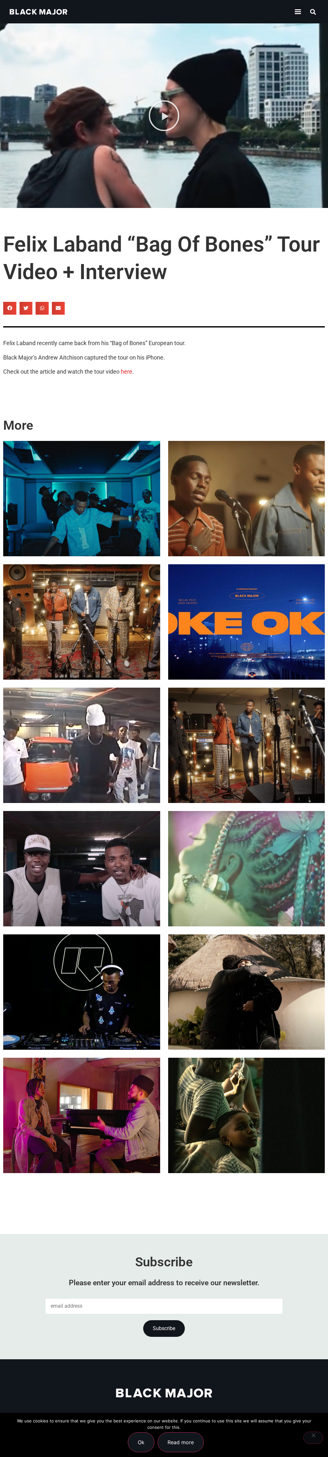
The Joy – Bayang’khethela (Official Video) (246, 520)
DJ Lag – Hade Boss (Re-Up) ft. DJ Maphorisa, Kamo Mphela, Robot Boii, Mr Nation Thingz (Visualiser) (81, 749)
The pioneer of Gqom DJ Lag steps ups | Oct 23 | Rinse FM (80, 1013)
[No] (313, 1438)
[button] (298, 12)
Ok (141, 1442)
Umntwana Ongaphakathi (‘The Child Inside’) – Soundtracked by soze (246, 1137)
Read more (181, 1442)
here (126, 371)
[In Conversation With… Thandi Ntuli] (81, 1115)
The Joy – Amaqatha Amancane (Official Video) (69, 643)
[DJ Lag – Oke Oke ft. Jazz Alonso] (246, 622)
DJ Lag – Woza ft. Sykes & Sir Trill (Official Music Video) (79, 520)
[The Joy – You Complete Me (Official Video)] (246, 745)
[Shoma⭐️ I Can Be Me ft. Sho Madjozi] (246, 868)
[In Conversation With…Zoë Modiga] (246, 992)
